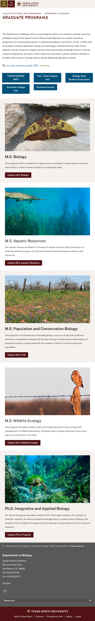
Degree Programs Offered (59, 546)
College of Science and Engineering (21, 13)
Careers (40, 616)
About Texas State (23, 616)
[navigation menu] (3, 3)
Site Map (6, 583)
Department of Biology (57, 13)
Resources (9, 600)
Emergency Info (55, 616)
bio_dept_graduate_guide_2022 (22, 65)
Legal (78, 616)
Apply (69, 616)
